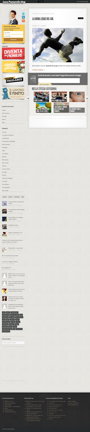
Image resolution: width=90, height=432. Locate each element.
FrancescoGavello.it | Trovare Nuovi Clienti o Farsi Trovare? (34, 405)
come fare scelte (15, 315)
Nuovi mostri (5, 163)
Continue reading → (38, 70)
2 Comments (19, 250)
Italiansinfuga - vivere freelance (12, 406)
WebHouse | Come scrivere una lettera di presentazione (35, 416)
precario (12, 324)
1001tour (4, 132)
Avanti (87, 97)
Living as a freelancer (73, 403)
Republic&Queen (9, 410)
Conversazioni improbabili (8, 141)
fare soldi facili (19, 317)
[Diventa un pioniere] (13, 60)
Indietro (28, 97)
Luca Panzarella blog (9, 429)
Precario (4, 166)
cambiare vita (6, 315)
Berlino (4, 119)
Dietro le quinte (6, 144)
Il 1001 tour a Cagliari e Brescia (10, 261)
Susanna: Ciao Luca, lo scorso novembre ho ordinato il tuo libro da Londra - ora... (16, 298)
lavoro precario (6, 322)
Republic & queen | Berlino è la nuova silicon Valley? (34, 412)
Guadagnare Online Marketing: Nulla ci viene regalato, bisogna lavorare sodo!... (15, 306)
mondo (18, 322)
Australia (4, 116)
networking (5, 324)
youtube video (6, 331)
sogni (10, 326)
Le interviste (5, 153)
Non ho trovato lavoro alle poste (10, 255)
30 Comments (18, 205)
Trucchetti (4, 181)
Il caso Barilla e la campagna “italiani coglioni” (15, 218)
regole (16, 324)
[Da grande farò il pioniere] (77, 101)
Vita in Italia (5, 190)
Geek (3, 150)
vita (14, 329)
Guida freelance (72, 401)
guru (4, 319)
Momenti (4, 156)
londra (13, 322)
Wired (6, 408)
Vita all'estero (5, 184)
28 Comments (19, 213)
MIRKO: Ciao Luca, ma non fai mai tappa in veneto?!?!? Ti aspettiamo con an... (16, 275)
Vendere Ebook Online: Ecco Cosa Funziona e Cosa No (34, 419)
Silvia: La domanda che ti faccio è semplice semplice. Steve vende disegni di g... (16, 283)
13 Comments (17, 234)
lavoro (17, 319)
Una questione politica (10, 412)
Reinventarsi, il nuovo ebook (15, 248)
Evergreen (4, 147)
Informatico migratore (10, 403)
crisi (21, 315)
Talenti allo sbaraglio (7, 178)
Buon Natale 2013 (6, 268)
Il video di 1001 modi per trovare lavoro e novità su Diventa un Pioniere (12, 241)
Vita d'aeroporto (6, 187)
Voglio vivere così (9, 401)
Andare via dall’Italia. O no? (15, 233)
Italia (3, 122)
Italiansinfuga (8, 405)
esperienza (5, 317)
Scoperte (43, 25)
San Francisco (5, 113)
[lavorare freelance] (13, 87)
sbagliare (5, 326)
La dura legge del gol (43, 19)
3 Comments (13, 269)
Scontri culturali (6, 169)
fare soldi (12, 317)
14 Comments (17, 227)
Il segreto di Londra (13, 225)
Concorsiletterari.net (73, 405)
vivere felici (19, 329)
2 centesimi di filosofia (8, 135)
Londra (4, 110)
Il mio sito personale (82, 1)
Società (4, 175)
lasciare (12, 319)
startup (14, 326)
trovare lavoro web (7, 329)
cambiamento (5, 138)
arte (3, 312)
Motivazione (5, 160)
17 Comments (18, 221)
